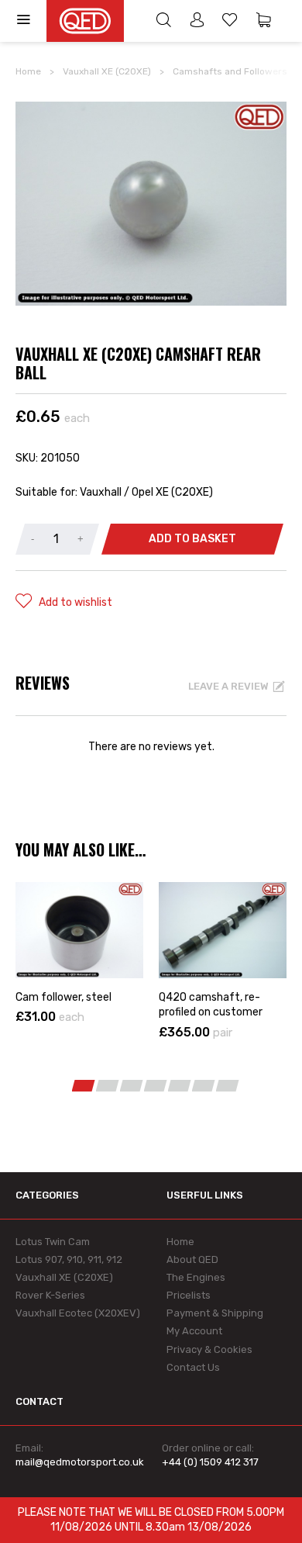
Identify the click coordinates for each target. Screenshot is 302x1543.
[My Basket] (263, 22)
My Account (194, 1331)
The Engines (195, 1277)
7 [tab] (227, 1086)
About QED (192, 1259)
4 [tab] (155, 1086)
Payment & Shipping (214, 1313)
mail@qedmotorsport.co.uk (79, 1462)
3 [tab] (131, 1086)
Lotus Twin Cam (52, 1241)
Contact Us (193, 1367)
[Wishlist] (230, 22)
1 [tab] (83, 1086)
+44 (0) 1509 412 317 (210, 1462)
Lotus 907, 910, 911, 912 (68, 1259)
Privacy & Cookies (209, 1349)
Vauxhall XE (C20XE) (107, 71)
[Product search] (163, 22)
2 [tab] (107, 1086)
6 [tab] (203, 1086)
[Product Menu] (30, 21)
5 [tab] (179, 1086)
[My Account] (196, 22)
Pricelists (188, 1295)
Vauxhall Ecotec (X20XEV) (77, 1313)
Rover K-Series (50, 1295)
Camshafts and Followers (230, 71)
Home (28, 71)
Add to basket (192, 538)
